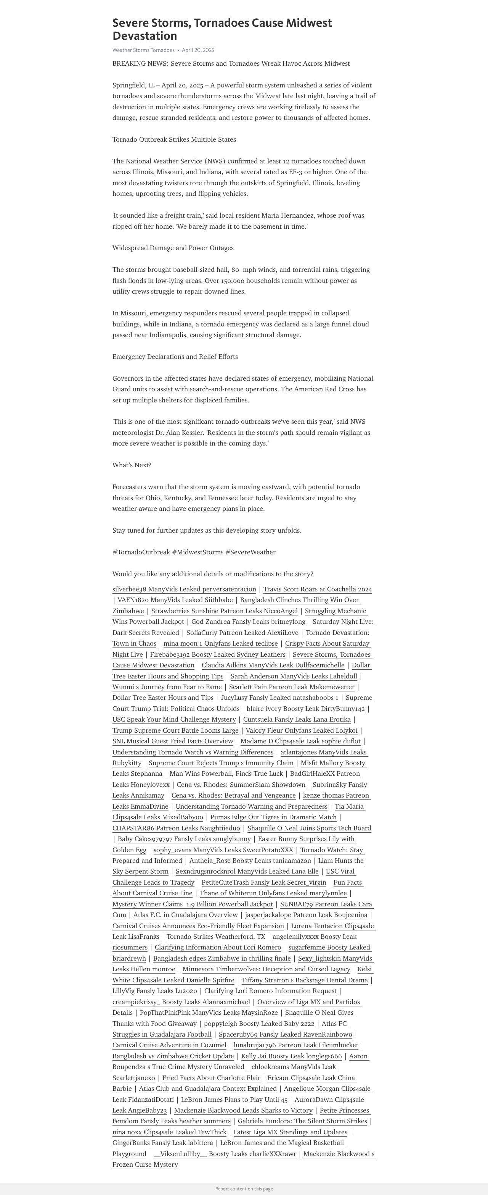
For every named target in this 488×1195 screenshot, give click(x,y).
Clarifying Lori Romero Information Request (270, 991)
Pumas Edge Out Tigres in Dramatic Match (273, 817)
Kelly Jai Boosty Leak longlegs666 (291, 1056)
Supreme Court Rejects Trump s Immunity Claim (221, 763)
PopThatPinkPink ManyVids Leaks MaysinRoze (209, 1012)
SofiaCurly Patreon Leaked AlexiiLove (242, 632)
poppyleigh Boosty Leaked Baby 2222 (259, 1023)
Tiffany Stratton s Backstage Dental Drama (305, 980)
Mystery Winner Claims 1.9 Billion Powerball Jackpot (192, 904)
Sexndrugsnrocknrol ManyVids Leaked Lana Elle (247, 871)
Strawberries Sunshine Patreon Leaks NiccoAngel (224, 611)
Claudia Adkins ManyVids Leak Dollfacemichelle (273, 665)
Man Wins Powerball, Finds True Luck (226, 773)
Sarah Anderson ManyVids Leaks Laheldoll (294, 676)
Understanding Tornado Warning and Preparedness (251, 806)
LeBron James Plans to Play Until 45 (234, 1099)
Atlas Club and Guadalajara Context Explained (208, 1088)
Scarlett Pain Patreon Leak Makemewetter (292, 687)
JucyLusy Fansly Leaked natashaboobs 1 (280, 697)
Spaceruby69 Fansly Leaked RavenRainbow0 (285, 1034)
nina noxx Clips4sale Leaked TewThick (169, 1132)
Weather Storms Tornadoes (143, 50)
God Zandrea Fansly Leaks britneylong (248, 621)
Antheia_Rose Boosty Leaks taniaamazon (250, 860)
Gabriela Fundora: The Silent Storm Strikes (302, 1121)
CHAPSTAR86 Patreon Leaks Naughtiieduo (176, 828)
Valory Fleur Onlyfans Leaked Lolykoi (302, 730)
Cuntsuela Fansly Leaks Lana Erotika (297, 719)
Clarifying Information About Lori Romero (218, 947)
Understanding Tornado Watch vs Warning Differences (192, 752)
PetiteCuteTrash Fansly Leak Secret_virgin (264, 882)
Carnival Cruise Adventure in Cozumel (169, 1045)
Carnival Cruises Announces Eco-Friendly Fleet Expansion (198, 926)
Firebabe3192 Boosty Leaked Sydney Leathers (218, 654)
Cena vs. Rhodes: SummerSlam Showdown (241, 784)
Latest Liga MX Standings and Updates (290, 1132)
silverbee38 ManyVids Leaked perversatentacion (184, 589)
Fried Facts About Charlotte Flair (211, 1078)
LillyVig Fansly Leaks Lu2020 (154, 991)
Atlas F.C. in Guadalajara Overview (185, 915)
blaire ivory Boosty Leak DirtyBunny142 (306, 708)
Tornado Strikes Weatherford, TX (216, 936)
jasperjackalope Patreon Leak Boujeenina (306, 915)
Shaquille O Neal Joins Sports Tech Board (309, 828)
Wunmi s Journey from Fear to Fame (167, 687)
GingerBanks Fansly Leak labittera (162, 1142)
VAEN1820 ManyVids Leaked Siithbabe (175, 600)
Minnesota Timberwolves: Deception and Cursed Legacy (266, 969)
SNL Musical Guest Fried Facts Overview (172, 741)
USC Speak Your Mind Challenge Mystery (174, 719)
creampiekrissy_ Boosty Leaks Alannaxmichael (181, 1002)
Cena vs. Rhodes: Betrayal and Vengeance (234, 795)
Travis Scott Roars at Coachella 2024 (317, 589)
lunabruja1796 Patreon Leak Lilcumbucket (296, 1045)
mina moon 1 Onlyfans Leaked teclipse (221, 643)
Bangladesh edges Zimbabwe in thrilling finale (222, 958)
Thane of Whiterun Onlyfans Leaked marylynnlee (273, 893)
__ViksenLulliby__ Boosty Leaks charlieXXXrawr (225, 1154)
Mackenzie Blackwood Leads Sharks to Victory (243, 1110)
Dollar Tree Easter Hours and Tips (163, 697)
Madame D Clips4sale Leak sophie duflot (301, 741)
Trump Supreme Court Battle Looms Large (175, 730)
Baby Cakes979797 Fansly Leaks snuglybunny (184, 839)
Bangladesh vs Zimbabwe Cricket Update (173, 1056)
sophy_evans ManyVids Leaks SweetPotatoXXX (223, 850)
